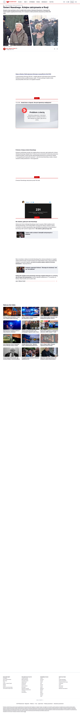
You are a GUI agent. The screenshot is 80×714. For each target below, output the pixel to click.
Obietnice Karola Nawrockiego (8, 687)
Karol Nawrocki (24, 692)
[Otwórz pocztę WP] (64, 2)
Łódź (41, 683)
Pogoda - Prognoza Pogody (7, 683)
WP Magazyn (5, 678)
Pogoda (38, 1)
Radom (41, 692)
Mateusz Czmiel (12, 48)
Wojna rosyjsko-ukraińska (7, 679)
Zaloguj (72, 1)
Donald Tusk (24, 684)
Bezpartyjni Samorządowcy (63, 688)
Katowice (41, 693)
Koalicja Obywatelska (62, 679)
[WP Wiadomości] (12, 2)
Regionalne (44, 1)
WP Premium (32, 1)
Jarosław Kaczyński (25, 678)
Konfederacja (61, 683)
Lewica (60, 684)
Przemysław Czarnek (25, 680)
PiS (59, 678)
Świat (25, 1)
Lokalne (41, 678)
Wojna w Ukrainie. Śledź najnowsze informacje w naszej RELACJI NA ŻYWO (33, 74)
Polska (19, 1)
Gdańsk (41, 687)
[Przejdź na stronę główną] (4, 2)
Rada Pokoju (5, 680)
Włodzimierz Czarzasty (25, 688)
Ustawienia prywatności (58, 703)
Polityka (51, 1)
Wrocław (41, 680)
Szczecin (41, 684)
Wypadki (4, 684)
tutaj (25, 711)
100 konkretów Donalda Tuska (8, 688)
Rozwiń (36, 98)
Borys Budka (24, 687)
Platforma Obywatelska (62, 680)
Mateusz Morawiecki (25, 679)
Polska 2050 (61, 687)
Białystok (41, 689)
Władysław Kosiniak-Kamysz (26, 689)
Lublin (41, 696)
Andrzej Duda (24, 683)
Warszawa (42, 679)
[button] (67, 2)
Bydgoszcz (42, 688)
